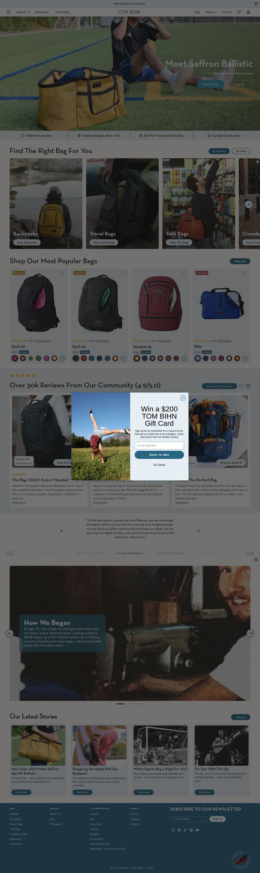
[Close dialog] (183, 398)
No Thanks (159, 464)
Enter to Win (159, 454)
